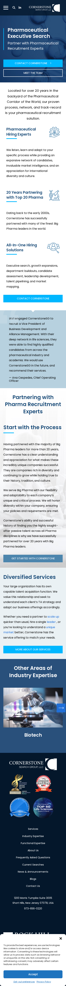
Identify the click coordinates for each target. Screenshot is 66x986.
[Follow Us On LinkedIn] (20, 8)
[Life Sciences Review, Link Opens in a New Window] (19, 784)
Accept (33, 974)
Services (33, 829)
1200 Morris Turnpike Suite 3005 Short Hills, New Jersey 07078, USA (33, 900)
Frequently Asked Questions (33, 857)
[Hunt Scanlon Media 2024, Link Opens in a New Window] (19, 808)
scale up (53, 617)
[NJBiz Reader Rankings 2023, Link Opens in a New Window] (43, 784)
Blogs (33, 879)
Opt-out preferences (24, 981)
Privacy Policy (44, 981)
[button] (60, 938)
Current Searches (33, 864)
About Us (33, 850)
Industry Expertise (33, 836)
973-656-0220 (33, 908)
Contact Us (33, 886)
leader (51, 622)
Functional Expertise (33, 843)
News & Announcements (33, 871)
